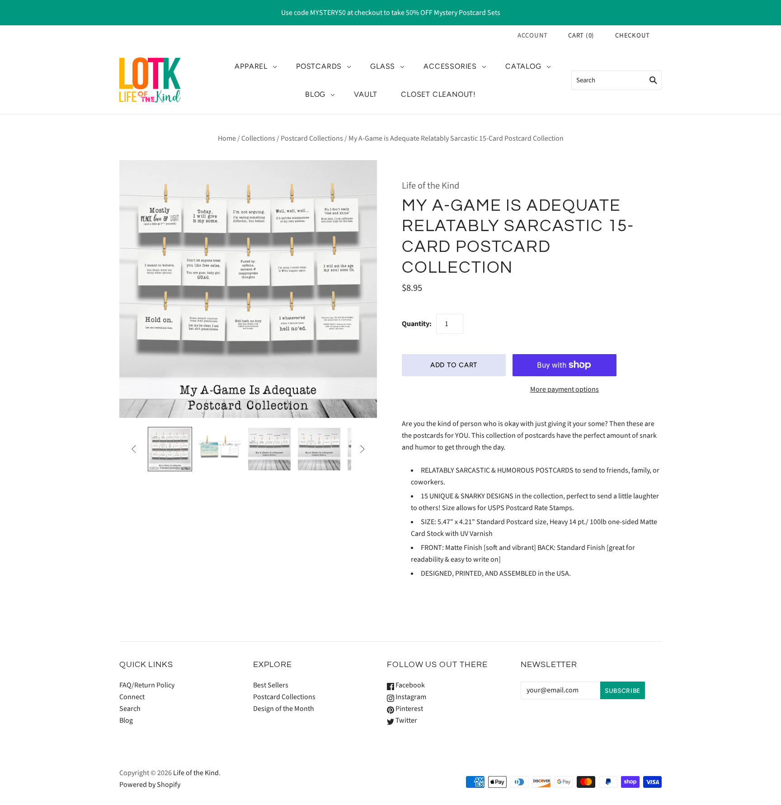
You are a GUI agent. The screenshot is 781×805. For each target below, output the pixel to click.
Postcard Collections (312, 138)
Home (227, 138)
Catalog (523, 66)
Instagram (410, 697)
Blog (315, 94)
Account (533, 35)
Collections (258, 138)
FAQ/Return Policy (146, 685)
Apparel (251, 66)
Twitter (405, 720)
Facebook (409, 685)
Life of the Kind (430, 185)
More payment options (564, 389)
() (581, 35)
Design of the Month (283, 709)
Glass (382, 66)
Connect (132, 697)
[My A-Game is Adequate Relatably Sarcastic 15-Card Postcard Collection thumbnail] (170, 449)
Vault (365, 94)
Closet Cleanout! (438, 94)
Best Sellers (270, 685)
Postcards (319, 66)
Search (130, 709)
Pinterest (408, 709)
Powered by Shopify (149, 785)
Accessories (450, 66)
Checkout (632, 35)
